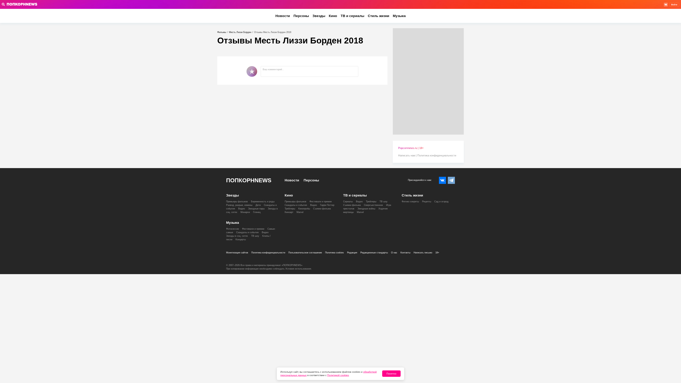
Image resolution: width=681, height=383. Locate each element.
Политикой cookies (338, 375)
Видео (241, 208)
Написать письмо (423, 252)
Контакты (405, 252)
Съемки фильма (322, 208)
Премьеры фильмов (237, 201)
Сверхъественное (373, 205)
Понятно (391, 373)
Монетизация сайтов (237, 252)
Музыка (399, 16)
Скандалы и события (296, 205)
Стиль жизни (378, 16)
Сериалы (348, 201)
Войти (674, 5)
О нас (394, 252)
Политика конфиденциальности (436, 155)
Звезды (318, 16)
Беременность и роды (263, 201)
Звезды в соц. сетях (237, 236)
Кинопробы (304, 208)
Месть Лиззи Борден (240, 32)
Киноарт (289, 212)
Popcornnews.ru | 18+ (411, 147)
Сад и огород (441, 201)
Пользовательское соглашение (305, 252)
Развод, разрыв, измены (239, 205)
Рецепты (426, 201)
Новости (282, 16)
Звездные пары (256, 208)
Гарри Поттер (327, 205)
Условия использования (298, 268)
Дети (258, 205)
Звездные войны (366, 208)
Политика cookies (334, 252)
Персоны (301, 16)
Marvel (300, 212)
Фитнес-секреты (410, 201)
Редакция (352, 252)
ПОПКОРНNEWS (248, 180)
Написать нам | (407, 155)
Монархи (245, 212)
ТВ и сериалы (352, 16)
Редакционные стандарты (374, 252)
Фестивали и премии (320, 201)
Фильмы (221, 32)
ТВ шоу (383, 201)
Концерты (241, 239)
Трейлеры (290, 208)
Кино (333, 16)
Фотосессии (232, 228)
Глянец (257, 212)
